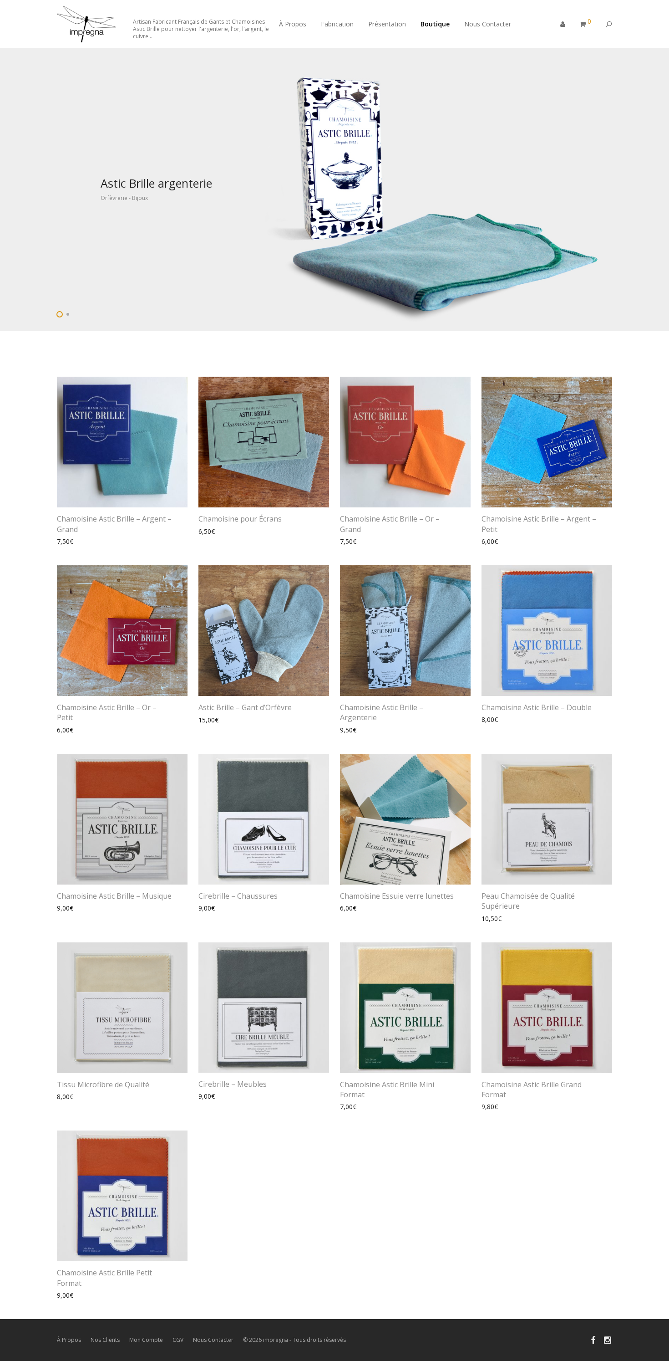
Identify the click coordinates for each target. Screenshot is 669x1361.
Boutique (435, 24)
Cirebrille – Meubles (232, 1084)
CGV (177, 1340)
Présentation (387, 24)
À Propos (292, 24)
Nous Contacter (487, 24)
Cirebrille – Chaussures (238, 896)
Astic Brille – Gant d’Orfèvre (245, 707)
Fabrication (337, 24)
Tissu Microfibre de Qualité (103, 1085)
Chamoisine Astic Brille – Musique (114, 896)
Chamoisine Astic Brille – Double (536, 707)
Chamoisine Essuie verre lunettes (397, 896)
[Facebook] (593, 1339)
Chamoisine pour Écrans (240, 519)
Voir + (61, 541)
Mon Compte (146, 1340)
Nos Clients (105, 1340)
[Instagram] (608, 1339)
